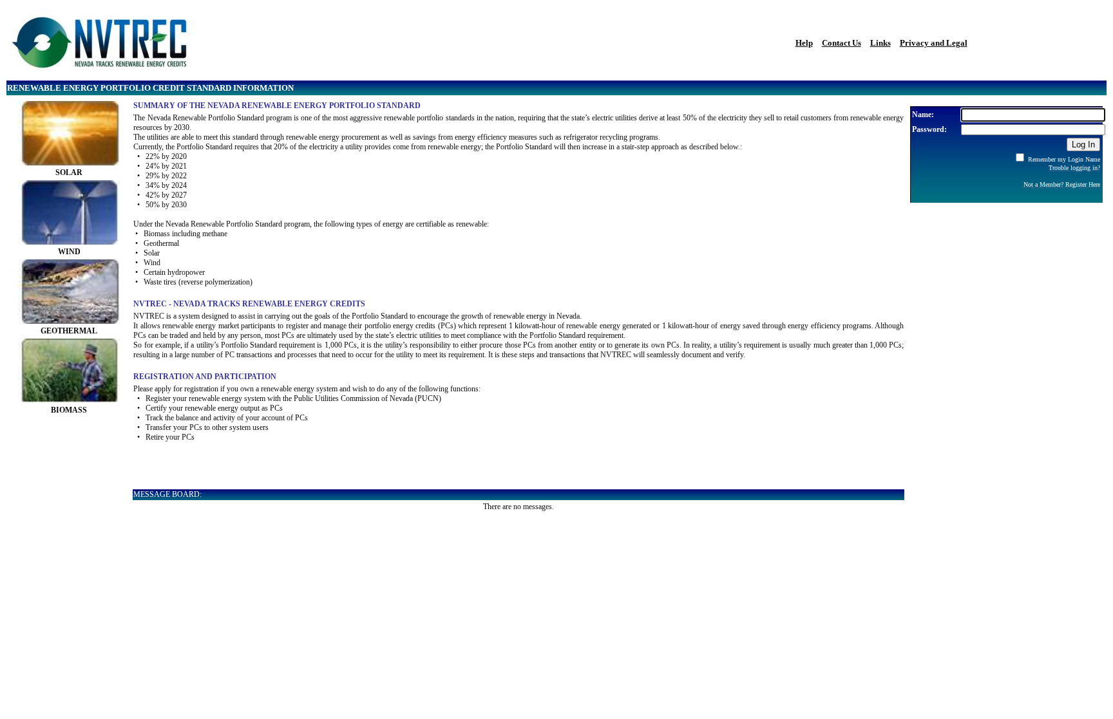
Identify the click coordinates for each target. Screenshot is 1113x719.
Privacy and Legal (933, 43)
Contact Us (841, 43)
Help (804, 43)
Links (880, 43)
